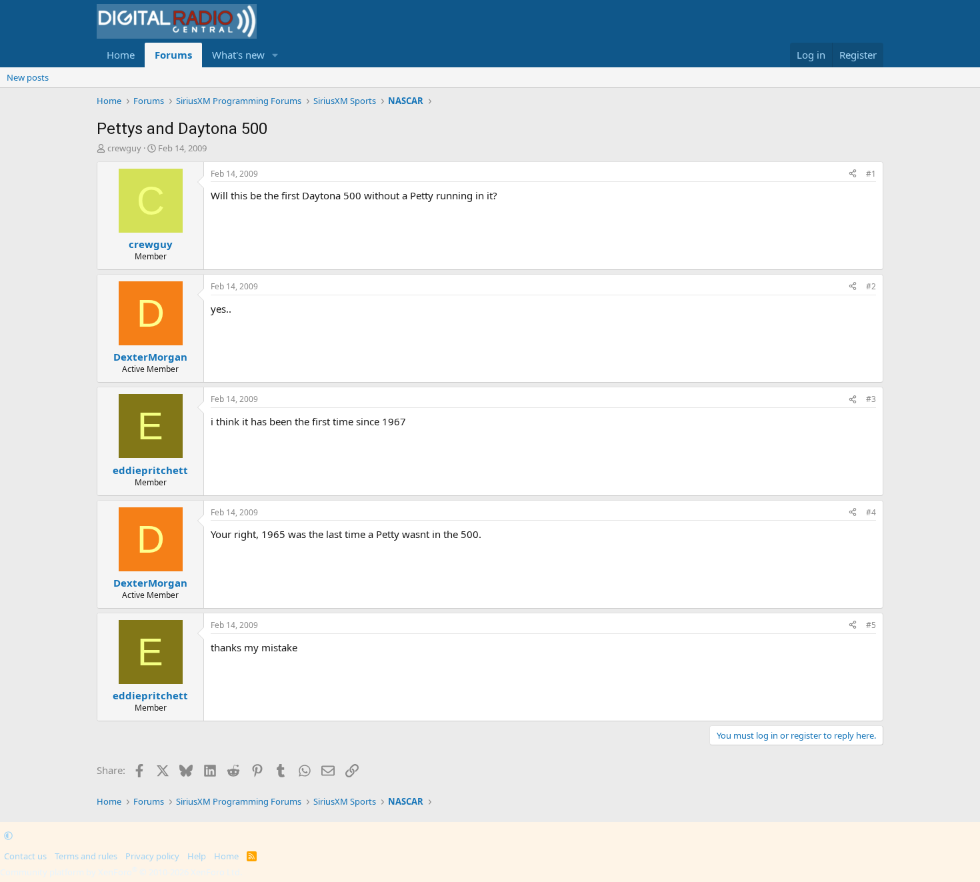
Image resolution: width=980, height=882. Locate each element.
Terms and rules (86, 856)
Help (196, 856)
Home (121, 54)
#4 (871, 512)
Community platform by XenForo (121, 872)
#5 (871, 625)
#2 (871, 286)
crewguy (124, 148)
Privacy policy (152, 856)
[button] (275, 55)
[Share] (852, 174)
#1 (871, 173)
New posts (28, 77)
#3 (871, 399)
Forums (173, 54)
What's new (238, 54)
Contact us (25, 856)
